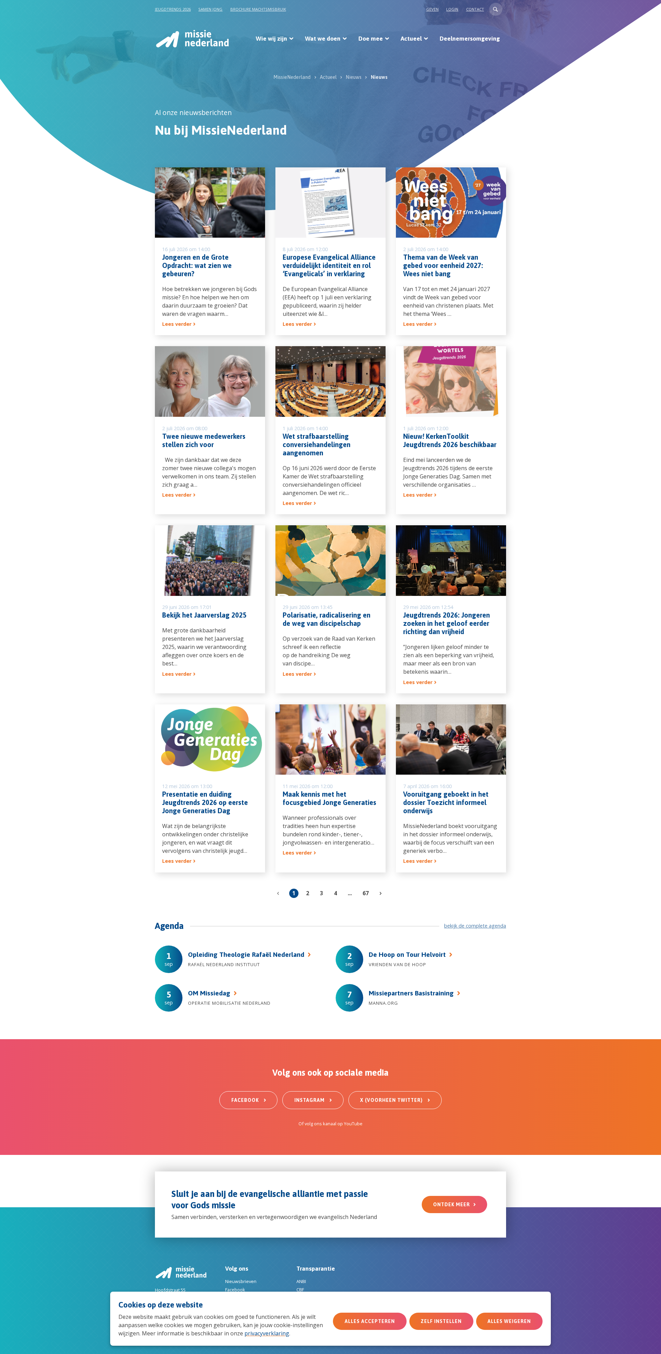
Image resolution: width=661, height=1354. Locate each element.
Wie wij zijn (271, 38)
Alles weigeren (509, 1321)
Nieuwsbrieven (240, 1281)
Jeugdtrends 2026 (173, 9)
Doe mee (370, 38)
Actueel (411, 38)
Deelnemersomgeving (470, 38)
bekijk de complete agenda (475, 925)
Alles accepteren (370, 1321)
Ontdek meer (451, 1204)
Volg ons (236, 1268)
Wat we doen (322, 38)
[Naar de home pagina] (192, 38)
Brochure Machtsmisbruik (258, 9)
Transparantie (315, 1268)
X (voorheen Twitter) (392, 1100)
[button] (495, 9)
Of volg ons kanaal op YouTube (330, 1123)
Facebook (245, 1100)
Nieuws (353, 77)
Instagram (310, 1100)
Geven (432, 9)
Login (452, 9)
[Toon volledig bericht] (210, 251)
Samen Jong (210, 9)
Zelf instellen (441, 1321)
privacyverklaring (266, 1333)
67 (366, 893)
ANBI (301, 1281)
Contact (475, 9)
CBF (300, 1289)
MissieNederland (292, 77)
